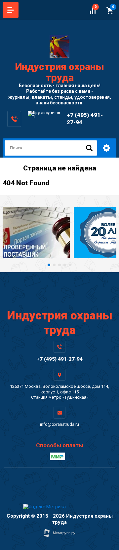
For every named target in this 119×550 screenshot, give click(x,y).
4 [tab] (64, 265)
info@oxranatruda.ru (59, 424)
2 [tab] (54, 265)
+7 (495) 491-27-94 (60, 359)
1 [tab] (49, 265)
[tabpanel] (36, 232)
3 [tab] (59, 265)
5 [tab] (70, 265)
